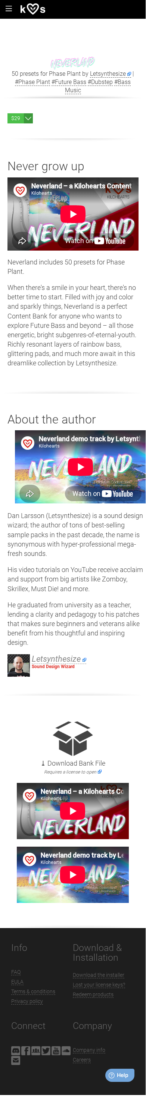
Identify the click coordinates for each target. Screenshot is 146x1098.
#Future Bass (69, 82)
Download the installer (98, 975)
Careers (82, 1060)
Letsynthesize (108, 73)
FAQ (16, 972)
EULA (17, 982)
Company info (89, 1050)
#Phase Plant (32, 82)
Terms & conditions (33, 991)
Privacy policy (27, 1001)
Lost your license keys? (99, 985)
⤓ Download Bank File (72, 767)
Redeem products (93, 994)
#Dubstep (100, 82)
